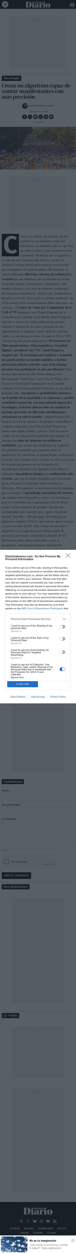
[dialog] (38, 626)
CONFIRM (22, 684)
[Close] (69, 556)
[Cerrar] (73, 1240)
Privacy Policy (58, 696)
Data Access (38, 696)
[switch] (62, 626)
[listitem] (38, 619)
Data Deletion (18, 696)
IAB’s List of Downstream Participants (42, 608)
